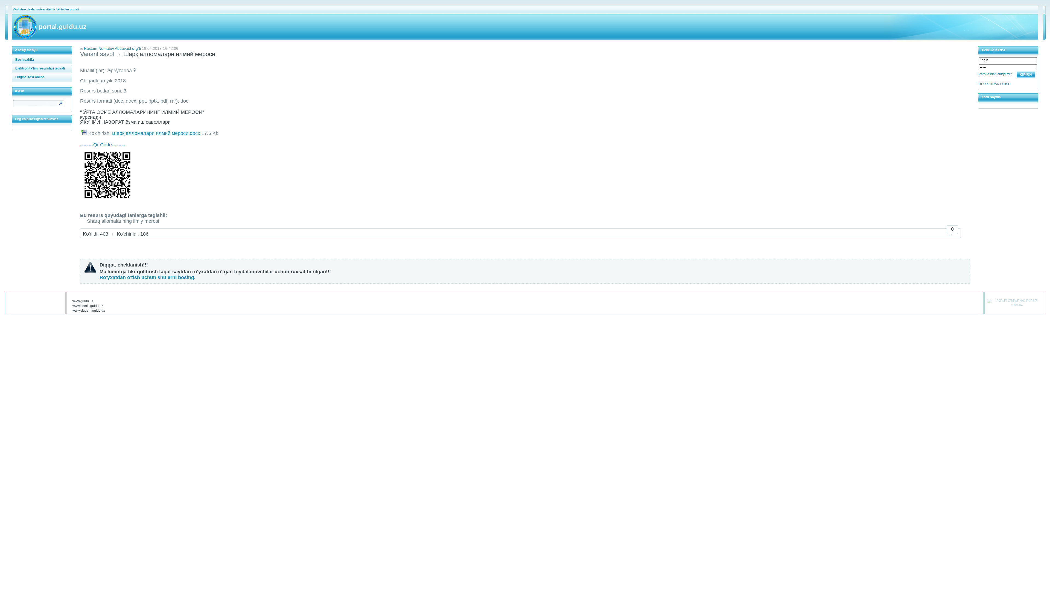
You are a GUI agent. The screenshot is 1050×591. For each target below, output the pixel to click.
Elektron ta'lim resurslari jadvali (40, 68)
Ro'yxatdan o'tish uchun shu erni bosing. (148, 277)
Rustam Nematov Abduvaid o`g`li (112, 48)
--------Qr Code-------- (102, 144)
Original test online (29, 77)
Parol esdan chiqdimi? (995, 74)
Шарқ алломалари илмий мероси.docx (156, 133)
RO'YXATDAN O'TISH (995, 84)
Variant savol (97, 54)
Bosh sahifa (24, 60)
